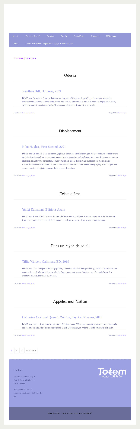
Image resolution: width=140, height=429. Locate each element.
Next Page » (31, 351)
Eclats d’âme (70, 193)
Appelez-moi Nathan (70, 301)
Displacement (70, 131)
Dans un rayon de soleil (70, 245)
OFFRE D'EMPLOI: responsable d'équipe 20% (70, 20)
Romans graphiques (28, 113)
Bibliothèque (122, 113)
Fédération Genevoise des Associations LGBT (77, 413)
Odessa (70, 75)
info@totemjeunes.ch (23, 389)
